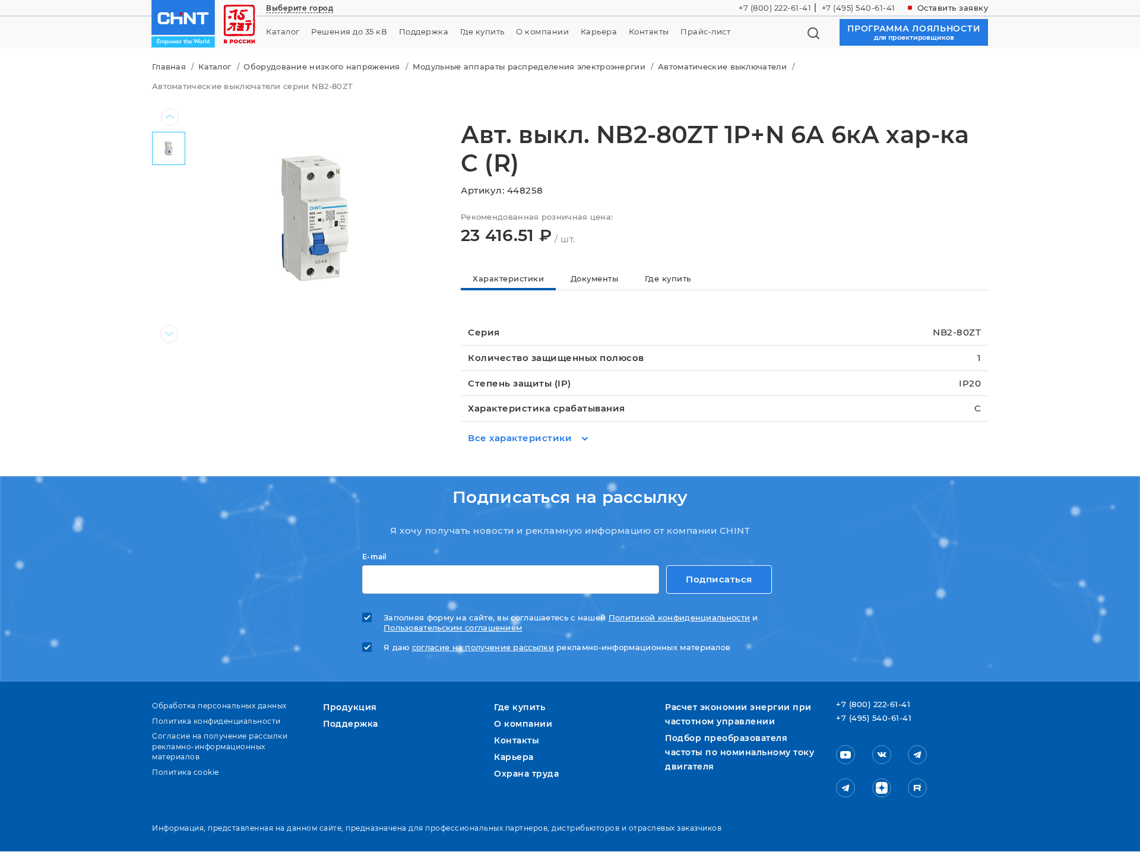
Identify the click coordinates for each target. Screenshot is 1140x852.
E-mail (374, 556)
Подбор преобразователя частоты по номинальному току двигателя (739, 752)
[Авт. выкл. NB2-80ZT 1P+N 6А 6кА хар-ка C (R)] (313, 218)
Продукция (350, 707)
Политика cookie (185, 772)
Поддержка (424, 31)
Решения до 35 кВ (349, 31)
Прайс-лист (705, 31)
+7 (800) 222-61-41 (775, 7)
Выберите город (299, 8)
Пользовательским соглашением (453, 627)
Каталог (283, 31)
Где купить (482, 31)
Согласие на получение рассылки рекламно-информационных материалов (219, 746)
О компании (542, 31)
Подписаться (719, 579)
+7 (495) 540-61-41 (858, 7)
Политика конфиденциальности (216, 721)
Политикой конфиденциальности (679, 617)
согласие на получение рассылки (483, 647)
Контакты (649, 31)
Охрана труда (526, 773)
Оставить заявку (953, 7)
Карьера (599, 31)
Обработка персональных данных (219, 705)
